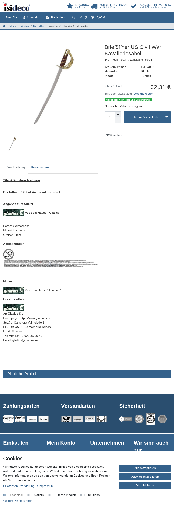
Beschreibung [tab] (15, 167)
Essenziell (16, 494)
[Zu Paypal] (8, 419)
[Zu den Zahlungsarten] (43, 419)
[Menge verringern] (118, 120)
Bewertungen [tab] (40, 167)
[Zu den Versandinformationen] (66, 419)
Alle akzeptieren (145, 468)
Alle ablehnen (145, 485)
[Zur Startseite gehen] (4, 26)
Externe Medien (65, 494)
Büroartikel (38, 26)
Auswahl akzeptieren (145, 476)
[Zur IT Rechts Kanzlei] (125, 418)
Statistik (39, 494)
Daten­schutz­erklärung (20, 486)
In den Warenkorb (146, 117)
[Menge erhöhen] (118, 114)
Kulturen (13, 26)
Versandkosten (143, 93)
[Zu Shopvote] (139, 419)
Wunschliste (116, 135)
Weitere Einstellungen (17, 500)
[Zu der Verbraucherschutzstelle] (150, 419)
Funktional (93, 494)
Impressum (46, 486)
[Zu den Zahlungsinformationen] (32, 419)
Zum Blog (12, 17)
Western (25, 26)
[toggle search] (74, 17)
